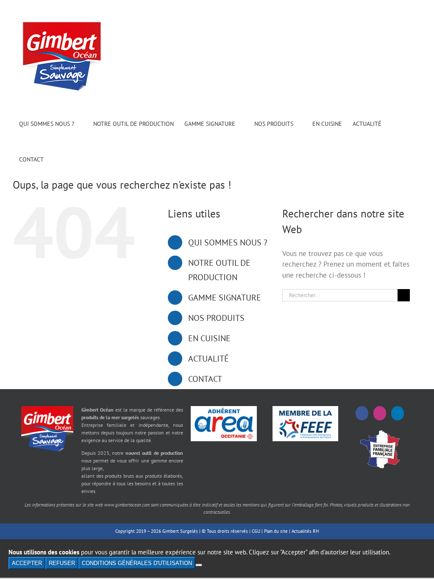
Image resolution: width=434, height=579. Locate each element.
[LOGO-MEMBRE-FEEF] (305, 409)
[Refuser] (198, 565)
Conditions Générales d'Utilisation (137, 563)
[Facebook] (362, 413)
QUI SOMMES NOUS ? (227, 242)
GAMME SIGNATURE (224, 297)
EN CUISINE (209, 338)
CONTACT (205, 378)
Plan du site (276, 531)
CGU (256, 531)
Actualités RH (305, 531)
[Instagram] (379, 413)
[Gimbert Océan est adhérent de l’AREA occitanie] (223, 409)
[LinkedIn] (397, 413)
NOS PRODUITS (216, 317)
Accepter (27, 563)
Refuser (62, 563)
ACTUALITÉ (208, 358)
